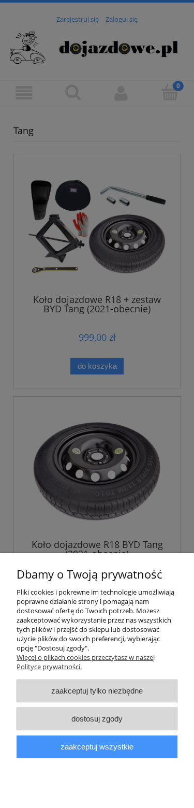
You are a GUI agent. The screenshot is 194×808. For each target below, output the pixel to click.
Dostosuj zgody (97, 718)
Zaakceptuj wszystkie (97, 746)
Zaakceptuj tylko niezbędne (97, 690)
